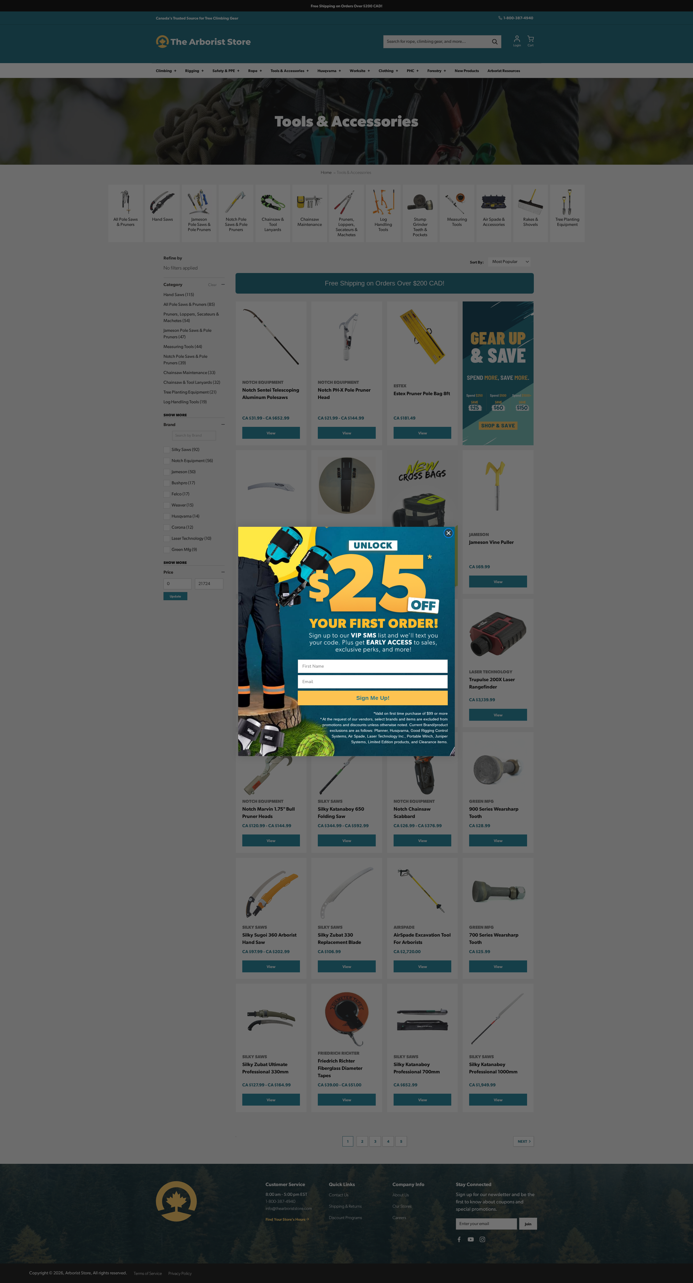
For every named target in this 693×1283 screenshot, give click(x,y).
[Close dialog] (448, 533)
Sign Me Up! (373, 698)
